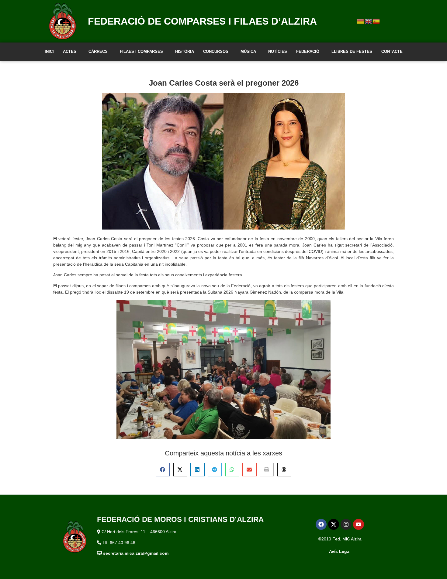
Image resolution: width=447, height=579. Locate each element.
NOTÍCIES (277, 51)
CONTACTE (392, 51)
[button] (163, 469)
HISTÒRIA (184, 51)
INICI (49, 51)
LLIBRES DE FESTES (351, 51)
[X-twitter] (333, 524)
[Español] (376, 21)
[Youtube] (358, 524)
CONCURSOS (215, 51)
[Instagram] (346, 524)
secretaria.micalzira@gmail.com (135, 553)
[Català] (361, 21)
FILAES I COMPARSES (141, 51)
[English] (368, 21)
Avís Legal (340, 551)
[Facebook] (321, 524)
